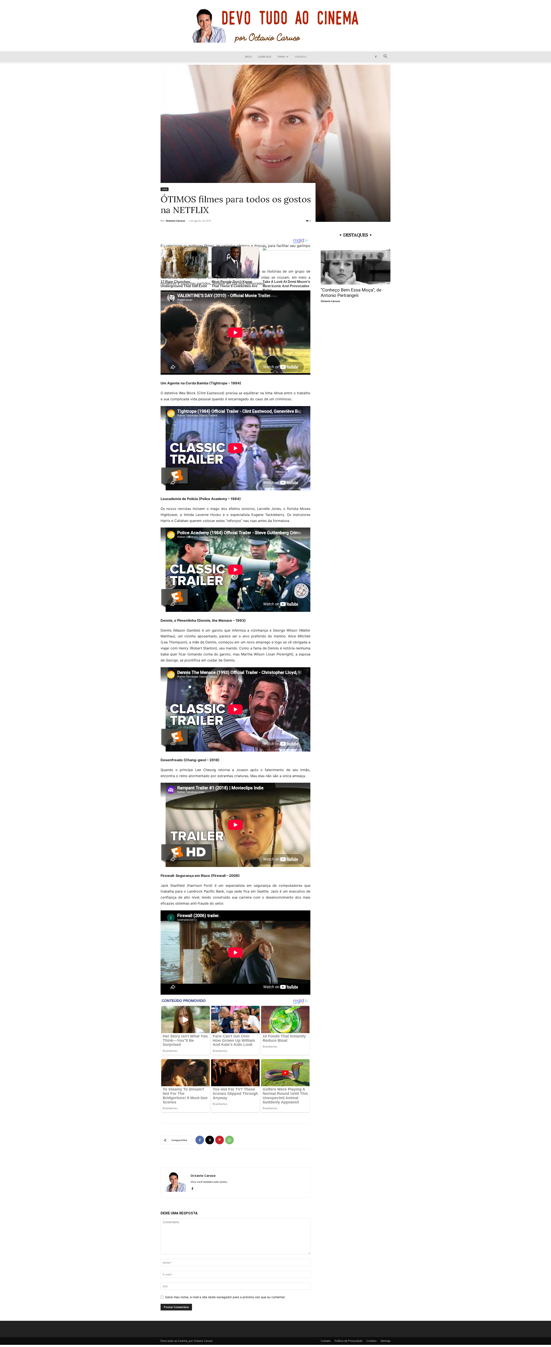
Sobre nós (264, 56)
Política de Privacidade (348, 1341)
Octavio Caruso (175, 220)
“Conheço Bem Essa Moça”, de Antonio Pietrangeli (351, 292)
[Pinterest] (219, 1140)
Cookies (371, 1341)
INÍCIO (248, 56)
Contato (300, 56)
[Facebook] (376, 56)
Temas (281, 56)
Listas (164, 189)
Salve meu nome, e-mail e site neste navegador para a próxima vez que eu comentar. (225, 1297)
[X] (209, 1140)
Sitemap (385, 1341)
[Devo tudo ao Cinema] (275, 25)
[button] (385, 57)
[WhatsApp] (229, 1140)
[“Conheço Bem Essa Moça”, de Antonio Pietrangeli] (355, 267)
